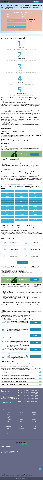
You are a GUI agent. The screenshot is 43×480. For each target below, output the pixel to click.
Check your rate (7, 402)
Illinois (35, 196)
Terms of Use (24, 29)
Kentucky (8, 201)
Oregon (7, 214)
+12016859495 (21, 461)
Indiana (7, 199)
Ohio (21, 211)
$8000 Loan (28, 399)
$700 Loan (25, 392)
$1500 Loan (19, 396)
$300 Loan (29, 390)
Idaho (21, 196)
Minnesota (21, 204)
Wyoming (8, 222)
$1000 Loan (36, 393)
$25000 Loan (28, 402)
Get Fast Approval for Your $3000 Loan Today (9, 450)
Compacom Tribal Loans (4, 350)
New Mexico (35, 209)
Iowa (21, 199)
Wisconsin (35, 219)
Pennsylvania (21, 214)
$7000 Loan (24, 399)
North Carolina (8, 211)
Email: (8, 22)
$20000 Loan (24, 402)
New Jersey (21, 209)
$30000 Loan (32, 402)
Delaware (21, 193)
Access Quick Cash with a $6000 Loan (10, 449)
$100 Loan (20, 390)
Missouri (7, 206)
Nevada (7, 209)
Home (3, 35)
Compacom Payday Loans (4, 323)
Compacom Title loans (4, 342)
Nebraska (35, 206)
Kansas (35, 199)
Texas (35, 217)
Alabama (8, 191)
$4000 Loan (32, 396)
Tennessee (21, 217)
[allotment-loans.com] (21, 443)
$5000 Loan (36, 396)
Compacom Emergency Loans (4, 356)
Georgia (7, 196)
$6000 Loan (19, 399)
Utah (8, 219)
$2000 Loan (24, 396)
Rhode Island (35, 214)
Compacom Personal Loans (4, 336)
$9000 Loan (32, 399)
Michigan (7, 204)
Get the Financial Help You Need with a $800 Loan (10, 451)
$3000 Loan (28, 396)
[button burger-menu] (41, 1)
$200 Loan (25, 390)
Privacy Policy (21, 29)
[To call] (31, 2)
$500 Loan (37, 390)
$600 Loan (20, 392)
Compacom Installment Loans (4, 329)
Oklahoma (35, 211)
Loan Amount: (9, 18)
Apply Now (16, 26)
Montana (21, 206)
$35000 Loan (36, 402)
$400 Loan (33, 390)
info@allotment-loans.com (21, 465)
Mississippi (35, 204)
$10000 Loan (36, 399)
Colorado (8, 193)
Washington (21, 219)
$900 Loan (33, 392)
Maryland (35, 201)
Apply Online (36, 1)
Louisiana (21, 201)
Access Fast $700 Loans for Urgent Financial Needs (9, 452)
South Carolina (8, 217)
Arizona (21, 191)
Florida (35, 193)
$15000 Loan (19, 402)
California (35, 191)
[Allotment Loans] (5, 2)
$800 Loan (29, 392)
